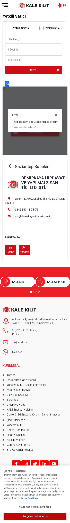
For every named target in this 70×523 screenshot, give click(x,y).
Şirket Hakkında (16, 420)
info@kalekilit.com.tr (22, 342)
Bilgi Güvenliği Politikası (20, 449)
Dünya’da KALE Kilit (18, 394)
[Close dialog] (56, 115)
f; (16, 463)
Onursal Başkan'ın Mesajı (21, 380)
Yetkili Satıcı (52, 28)
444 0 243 (17, 334)
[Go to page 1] (31, 292)
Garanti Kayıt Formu (19, 444)
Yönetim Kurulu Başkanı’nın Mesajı (26, 384)
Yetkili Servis (21, 28)
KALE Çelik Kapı (56, 281)
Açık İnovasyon (16, 439)
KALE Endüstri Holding (20, 409)
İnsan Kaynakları (16, 434)
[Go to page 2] (33, 292)
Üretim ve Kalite (16, 404)
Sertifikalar (13, 399)
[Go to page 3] (36, 292)
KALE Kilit (18, 281)
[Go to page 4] (39, 292)
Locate (7, 84)
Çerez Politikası (29, 498)
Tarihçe (11, 375)
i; (26, 463)
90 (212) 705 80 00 (22, 330)
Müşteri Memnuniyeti (19, 389)
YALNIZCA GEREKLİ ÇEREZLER (35, 507)
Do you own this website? (24, 127)
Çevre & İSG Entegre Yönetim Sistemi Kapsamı (34, 414)
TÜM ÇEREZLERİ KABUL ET (35, 516)
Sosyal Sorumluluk (18, 430)
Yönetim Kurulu (15, 425)
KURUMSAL (12, 365)
